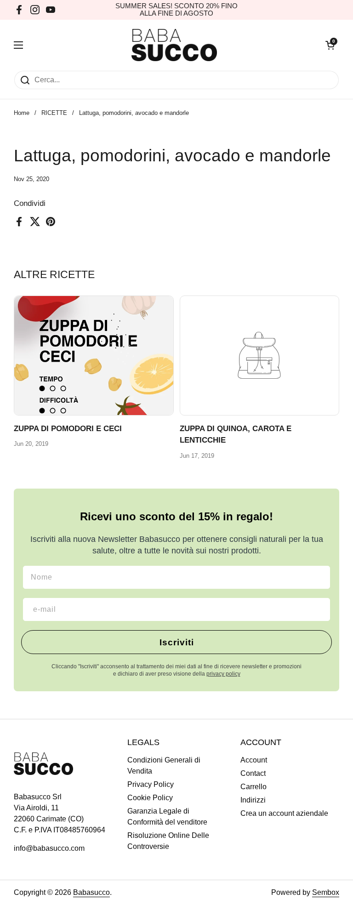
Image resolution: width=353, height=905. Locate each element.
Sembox (325, 892)
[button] (330, 45)
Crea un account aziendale (284, 813)
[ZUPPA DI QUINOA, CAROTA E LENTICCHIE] (260, 356)
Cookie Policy (150, 798)
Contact (253, 773)
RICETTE (54, 112)
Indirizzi (253, 800)
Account (253, 760)
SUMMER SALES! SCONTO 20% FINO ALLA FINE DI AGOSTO (176, 9)
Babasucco (91, 892)
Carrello (253, 787)
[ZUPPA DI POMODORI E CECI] (94, 356)
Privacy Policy (150, 784)
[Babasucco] (174, 45)
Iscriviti (176, 642)
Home (21, 112)
